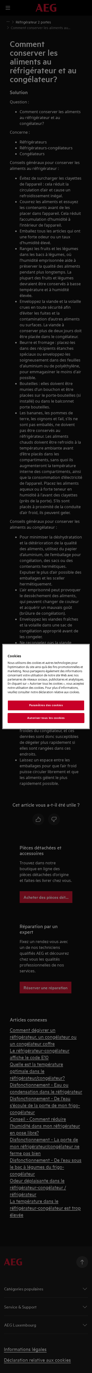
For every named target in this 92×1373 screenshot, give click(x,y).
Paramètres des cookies (46, 705)
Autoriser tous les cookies (46, 717)
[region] (46, 686)
